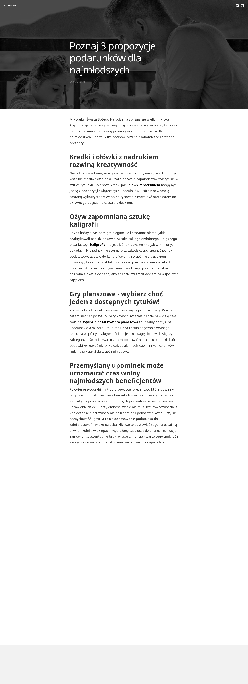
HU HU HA (10, 5)
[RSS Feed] (237, 5)
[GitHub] (242, 5)
